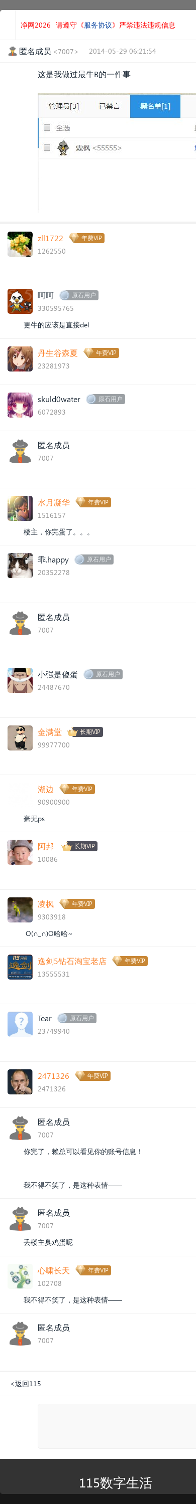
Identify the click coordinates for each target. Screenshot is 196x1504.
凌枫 (46, 903)
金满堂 (50, 731)
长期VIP (90, 731)
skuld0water (59, 399)
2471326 (53, 1075)
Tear (45, 1018)
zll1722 (50, 238)
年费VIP (91, 238)
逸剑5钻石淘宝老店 (72, 961)
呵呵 (46, 295)
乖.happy (53, 559)
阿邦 (46, 846)
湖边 (46, 789)
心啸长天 (54, 1270)
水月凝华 (54, 502)
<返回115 (25, 1383)
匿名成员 (54, 445)
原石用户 (84, 295)
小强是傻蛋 (58, 674)
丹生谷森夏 (58, 352)
